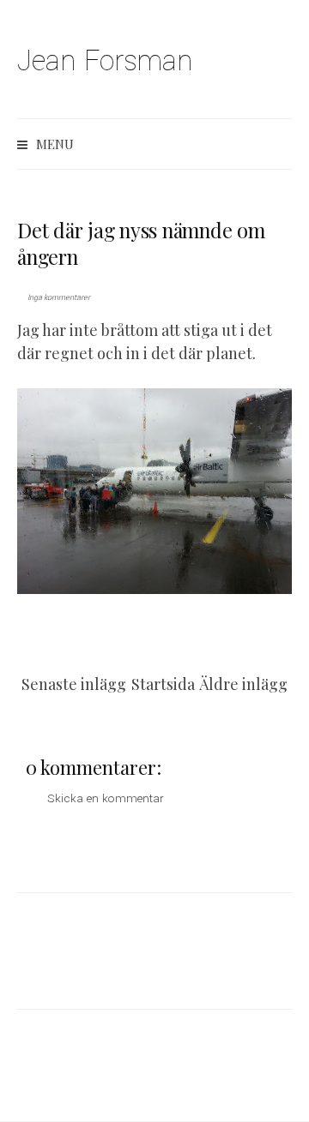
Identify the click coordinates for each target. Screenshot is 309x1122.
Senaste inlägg (73, 684)
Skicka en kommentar (105, 798)
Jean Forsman (105, 61)
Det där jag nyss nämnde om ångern (141, 243)
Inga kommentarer (58, 297)
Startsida (163, 684)
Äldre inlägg (243, 684)
